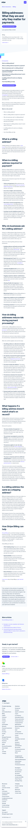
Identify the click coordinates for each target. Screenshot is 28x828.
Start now (5, 656)
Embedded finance (19, 717)
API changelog (18, 775)
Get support (5, 812)
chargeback (5, 95)
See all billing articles (7, 620)
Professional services (20, 749)
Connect (4, 720)
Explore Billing (5, 673)
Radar (3, 744)
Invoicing (4, 731)
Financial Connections (7, 728)
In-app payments (19, 722)
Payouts (4, 742)
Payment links (5, 739)
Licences (4, 801)
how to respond (18, 446)
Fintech (16, 735)
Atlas (3, 710)
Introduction (5, 61)
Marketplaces (18, 724)
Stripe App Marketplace (20, 759)
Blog (3, 789)
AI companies (18, 731)
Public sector (18, 751)
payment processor (15, 358)
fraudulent (20, 263)
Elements (4, 726)
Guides (3, 785)
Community (4, 791)
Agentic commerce (19, 711)
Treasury (4, 753)
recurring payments (8, 204)
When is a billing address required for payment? (13, 65)
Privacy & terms (5, 796)
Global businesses (19, 720)
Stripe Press (18, 791)
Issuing (3, 733)
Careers (17, 787)
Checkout (4, 717)
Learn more (5, 42)
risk (9, 280)
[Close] (25, 821)
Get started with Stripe (8, 26)
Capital (3, 715)
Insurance (17, 742)
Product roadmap (19, 785)
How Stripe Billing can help (8, 81)
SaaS (16, 730)
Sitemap (4, 803)
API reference (18, 771)
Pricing (3, 708)
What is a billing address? (8, 63)
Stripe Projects (18, 779)
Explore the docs (6, 689)
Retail (16, 752)
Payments (4, 740)
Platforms (17, 728)
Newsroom (17, 789)
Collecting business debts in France (12, 627)
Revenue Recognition (7, 746)
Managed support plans (7, 814)
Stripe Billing (5, 533)
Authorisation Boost (6, 711)
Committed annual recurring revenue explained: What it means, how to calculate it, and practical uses (14, 631)
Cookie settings (5, 805)
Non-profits (17, 747)
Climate (4, 719)
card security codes (12, 387)
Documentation (18, 769)
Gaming (16, 737)
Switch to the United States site (9, 824)
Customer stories (6, 787)
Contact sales (14, 656)
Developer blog (18, 780)
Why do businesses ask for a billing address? (12, 68)
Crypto (3, 722)
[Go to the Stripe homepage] (3, 701)
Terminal (4, 751)
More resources (6, 6)
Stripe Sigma (5, 748)
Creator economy (19, 733)
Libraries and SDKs (19, 777)
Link (3, 735)
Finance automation (19, 719)
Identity (4, 730)
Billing (14, 6)
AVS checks (16, 249)
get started (20, 579)
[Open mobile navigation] (25, 2)
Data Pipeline (5, 724)
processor (4, 330)
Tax (3, 749)
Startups (17, 710)
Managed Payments (6, 737)
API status (17, 773)
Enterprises (17, 708)
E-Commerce (18, 715)
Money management (19, 726)
